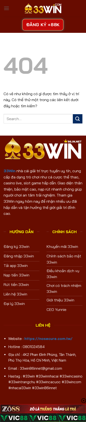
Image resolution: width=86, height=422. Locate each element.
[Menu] (6, 8)
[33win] (43, 8)
